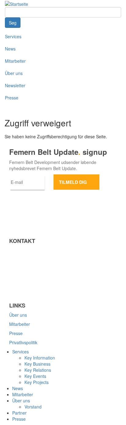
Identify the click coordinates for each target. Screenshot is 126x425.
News (10, 49)
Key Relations (37, 370)
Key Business (37, 364)
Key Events (35, 376)
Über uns (14, 73)
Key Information (39, 358)
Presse (11, 98)
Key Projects (36, 382)
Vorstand (33, 407)
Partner (19, 413)
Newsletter (15, 85)
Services (13, 36)
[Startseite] (16, 3)
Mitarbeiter (15, 61)
